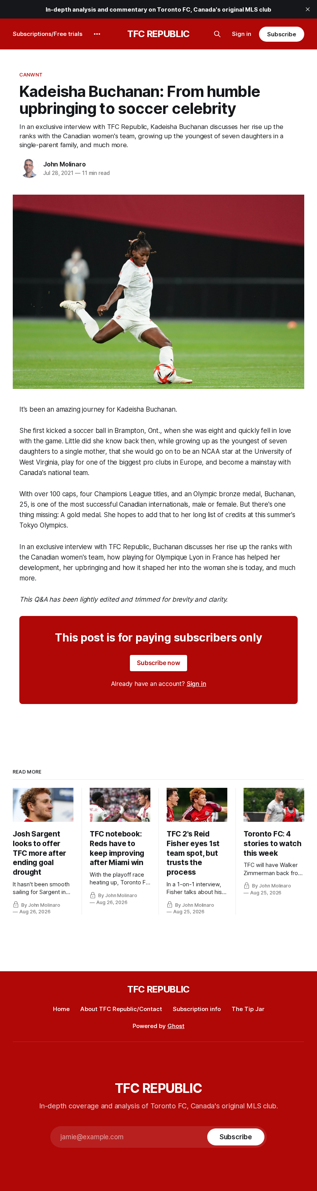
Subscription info (197, 1009)
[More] (97, 34)
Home (61, 1009)
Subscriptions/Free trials (47, 33)
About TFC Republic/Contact (121, 1009)
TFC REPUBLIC (158, 34)
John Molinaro (64, 164)
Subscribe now (158, 663)
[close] (308, 9)
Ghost (175, 1026)
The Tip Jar (248, 1009)
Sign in (241, 33)
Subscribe (281, 34)
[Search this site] (217, 34)
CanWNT (31, 74)
